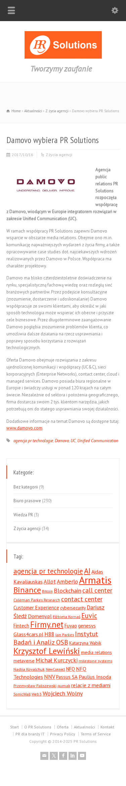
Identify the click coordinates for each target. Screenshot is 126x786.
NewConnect (55, 669)
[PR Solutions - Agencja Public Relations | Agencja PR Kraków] (63, 57)
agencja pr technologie (33, 441)
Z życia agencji (59, 154)
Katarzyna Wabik (85, 643)
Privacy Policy (62, 733)
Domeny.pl (40, 616)
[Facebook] (63, 756)
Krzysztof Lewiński (46, 650)
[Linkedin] (73, 756)
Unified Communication (97, 441)
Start (14, 726)
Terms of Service (96, 733)
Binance (27, 590)
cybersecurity (73, 608)
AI (87, 571)
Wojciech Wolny (63, 693)
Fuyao (71, 626)
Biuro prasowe (27, 501)
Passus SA (67, 677)
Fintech (21, 626)
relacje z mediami (91, 685)
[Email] (44, 756)
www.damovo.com (24, 428)
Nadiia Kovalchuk (29, 669)
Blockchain (67, 590)
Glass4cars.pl (28, 634)
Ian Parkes (64, 634)
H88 (49, 634)
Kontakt (107, 726)
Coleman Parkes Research (36, 599)
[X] (54, 756)
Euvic (89, 615)
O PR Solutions (37, 726)
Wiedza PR (23, 515)
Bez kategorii (25, 487)
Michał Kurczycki (57, 660)
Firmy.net (47, 624)
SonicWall (22, 694)
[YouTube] (82, 756)
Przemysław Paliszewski (34, 685)
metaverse (24, 661)
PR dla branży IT (30, 733)
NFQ (70, 669)
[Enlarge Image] (46, 168)
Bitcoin (47, 591)
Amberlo (67, 581)
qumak (63, 685)
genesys (87, 626)
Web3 (37, 694)
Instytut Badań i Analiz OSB (55, 638)
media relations (96, 652)
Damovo (62, 441)
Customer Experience (36, 607)
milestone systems (95, 660)
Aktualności (84, 726)
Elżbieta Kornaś (66, 616)
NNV (49, 676)
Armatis (95, 580)
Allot (50, 581)
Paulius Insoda (95, 676)
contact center (81, 599)
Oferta (63, 726)
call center (97, 590)
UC (73, 441)
